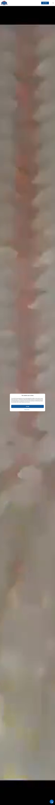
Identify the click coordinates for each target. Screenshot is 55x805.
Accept (27, 406)
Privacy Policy (26, 409)
